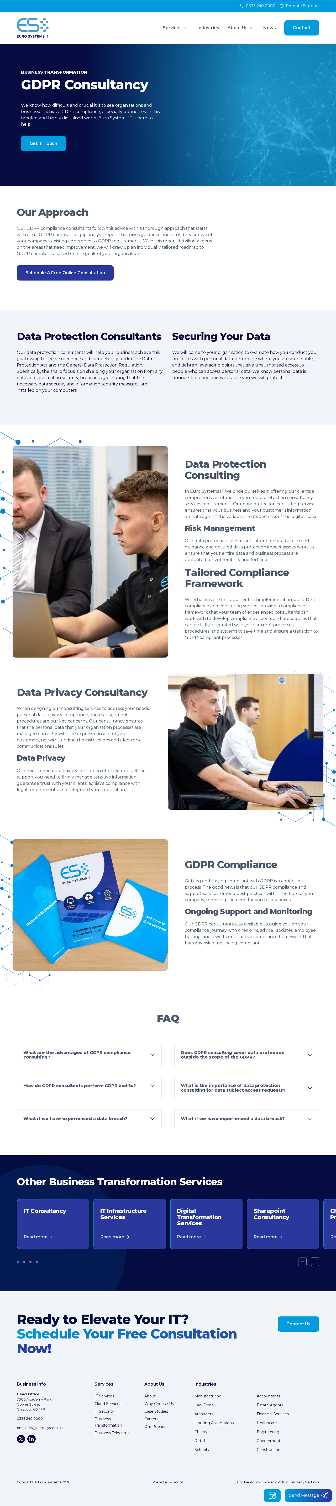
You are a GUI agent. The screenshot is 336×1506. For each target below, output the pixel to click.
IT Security (104, 1411)
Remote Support (302, 5)
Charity (201, 1431)
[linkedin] (31, 1439)
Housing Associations (214, 1423)
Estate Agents (270, 1405)
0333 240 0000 (260, 5)
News (269, 27)
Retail (200, 1440)
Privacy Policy (276, 1482)
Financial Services (273, 1414)
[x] (21, 1439)
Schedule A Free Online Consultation (65, 272)
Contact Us (298, 1323)
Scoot (178, 1482)
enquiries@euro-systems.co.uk (43, 1428)
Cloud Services (107, 1403)
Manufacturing (208, 1396)
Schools (202, 1449)
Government (268, 1440)
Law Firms (204, 1405)
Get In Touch (43, 143)
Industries (208, 27)
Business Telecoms (111, 1433)
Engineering (268, 1431)
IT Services (104, 1396)
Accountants (268, 1396)
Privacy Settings (305, 1482)
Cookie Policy (248, 1482)
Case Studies (156, 1411)
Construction (268, 1449)
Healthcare (267, 1423)
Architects (204, 1414)
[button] (18, 1262)
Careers (151, 1419)
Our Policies (155, 1426)
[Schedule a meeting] (272, 1495)
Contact (302, 27)
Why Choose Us (159, 1403)
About (150, 1396)
